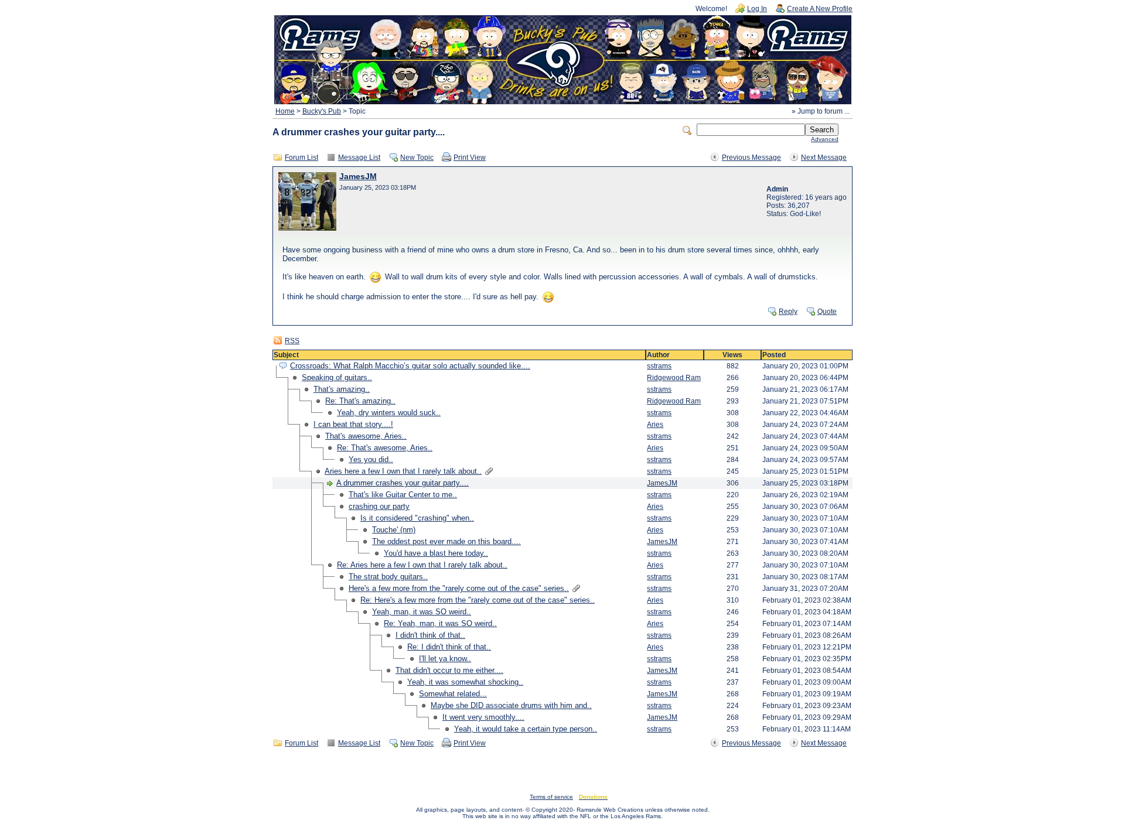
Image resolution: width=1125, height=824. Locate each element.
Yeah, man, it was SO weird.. (421, 611)
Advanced (824, 139)
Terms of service (551, 797)
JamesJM (358, 176)
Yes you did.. (371, 459)
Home (285, 111)
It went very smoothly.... (483, 717)
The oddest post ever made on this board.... (446, 541)
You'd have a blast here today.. (436, 553)
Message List (359, 157)
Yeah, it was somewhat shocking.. (465, 682)
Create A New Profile (820, 9)
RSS (292, 341)
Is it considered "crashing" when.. (417, 518)
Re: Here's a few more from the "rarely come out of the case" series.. (477, 600)
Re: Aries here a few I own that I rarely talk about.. (422, 564)
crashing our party (379, 506)
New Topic (417, 157)
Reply (788, 311)
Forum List (301, 157)
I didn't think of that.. (430, 635)
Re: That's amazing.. (360, 400)
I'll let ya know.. (445, 658)
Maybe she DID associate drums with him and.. (511, 705)
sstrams (659, 366)
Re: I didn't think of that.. (449, 646)
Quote (827, 311)
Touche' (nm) (393, 529)
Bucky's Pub (321, 111)
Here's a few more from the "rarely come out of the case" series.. (459, 588)
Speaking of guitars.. (337, 377)
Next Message (824, 157)
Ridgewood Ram (674, 378)
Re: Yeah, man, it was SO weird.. (440, 623)
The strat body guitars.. (388, 576)
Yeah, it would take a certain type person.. (525, 728)
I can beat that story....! (353, 424)
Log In (757, 9)
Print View (470, 157)
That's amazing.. (341, 389)
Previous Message (751, 157)
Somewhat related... (453, 693)
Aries (655, 424)
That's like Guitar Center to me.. (403, 494)
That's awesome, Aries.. (366, 436)
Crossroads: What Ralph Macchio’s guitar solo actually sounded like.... (410, 365)
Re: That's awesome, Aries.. (384, 447)
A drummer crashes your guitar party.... (402, 482)
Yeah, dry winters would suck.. (389, 412)
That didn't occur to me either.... (449, 670)
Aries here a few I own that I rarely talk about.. (403, 471)
